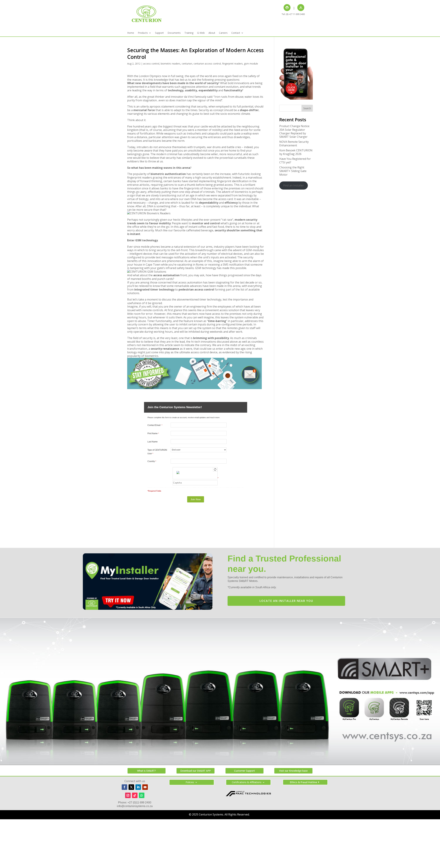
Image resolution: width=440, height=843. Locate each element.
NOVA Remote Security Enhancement (294, 143)
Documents (174, 33)
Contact (235, 33)
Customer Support (244, 770)
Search (307, 108)
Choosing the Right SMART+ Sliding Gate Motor (292, 170)
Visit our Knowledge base (293, 770)
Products (143, 33)
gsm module (251, 63)
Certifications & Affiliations (246, 782)
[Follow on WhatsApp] (141, 795)
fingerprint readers (232, 63)
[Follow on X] (131, 787)
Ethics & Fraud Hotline (303, 782)
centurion (187, 63)
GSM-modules (255, 250)
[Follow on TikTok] (135, 795)
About (211, 33)
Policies (190, 782)
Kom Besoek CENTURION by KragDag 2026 (295, 152)
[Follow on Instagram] (128, 795)
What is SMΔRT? (146, 770)
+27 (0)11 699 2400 (139, 802)
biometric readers (170, 63)
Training (188, 33)
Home (130, 33)
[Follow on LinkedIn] (138, 787)
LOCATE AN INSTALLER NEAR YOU (286, 601)
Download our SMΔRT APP (195, 770)
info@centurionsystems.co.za (135, 806)
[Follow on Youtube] (145, 787)
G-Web (201, 33)
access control (151, 63)
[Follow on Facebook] (124, 787)
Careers (223, 33)
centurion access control (207, 63)
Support (159, 33)
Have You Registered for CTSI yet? (295, 160)
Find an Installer (293, 185)
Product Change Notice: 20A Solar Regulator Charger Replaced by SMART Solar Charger (294, 131)
